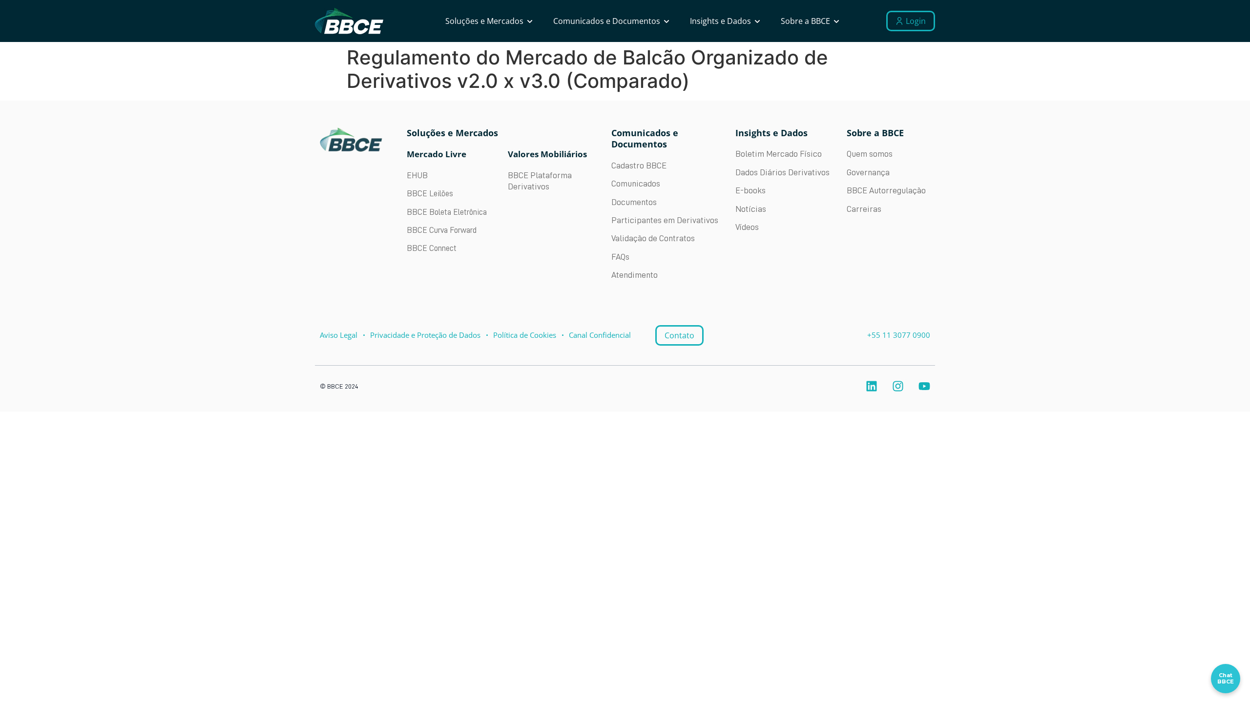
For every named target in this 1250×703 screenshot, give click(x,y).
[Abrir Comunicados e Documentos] (666, 21)
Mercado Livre (436, 154)
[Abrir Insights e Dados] (757, 21)
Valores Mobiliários (547, 154)
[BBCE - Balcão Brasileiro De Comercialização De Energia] (349, 21)
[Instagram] (898, 386)
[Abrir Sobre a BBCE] (836, 21)
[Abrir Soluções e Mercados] (530, 21)
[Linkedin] (871, 386)
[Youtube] (924, 386)
